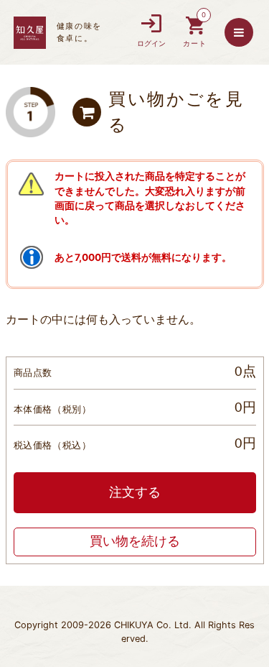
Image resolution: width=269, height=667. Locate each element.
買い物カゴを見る (195, 32)
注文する (135, 492)
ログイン (151, 43)
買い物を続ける (135, 541)
